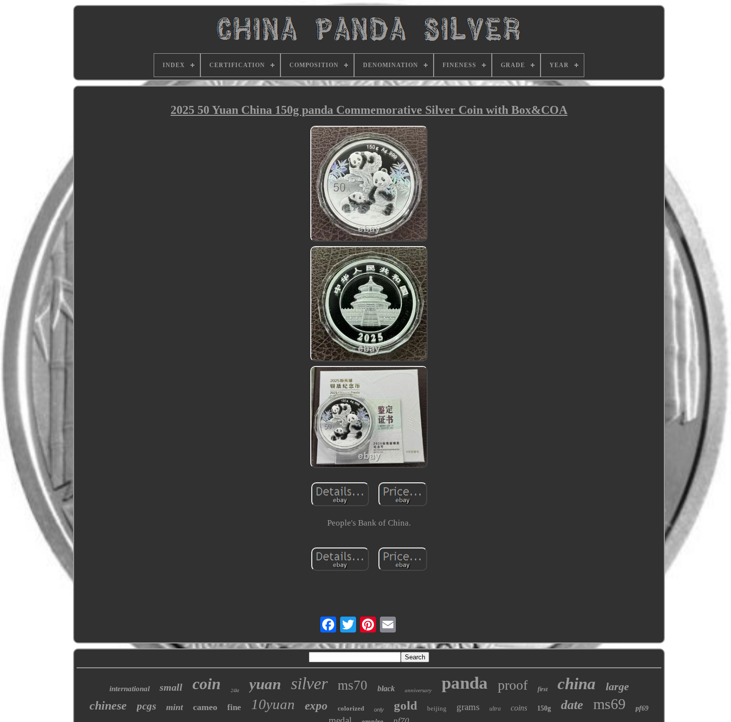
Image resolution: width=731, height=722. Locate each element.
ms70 (352, 685)
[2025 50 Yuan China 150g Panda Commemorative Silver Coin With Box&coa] (369, 185)
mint (174, 707)
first (543, 689)
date (572, 705)
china (576, 684)
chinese (108, 705)
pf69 (642, 708)
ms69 (609, 704)
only (379, 710)
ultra (495, 708)
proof (513, 685)
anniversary (418, 690)
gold (405, 705)
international (129, 689)
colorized (351, 708)
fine (234, 707)
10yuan (273, 704)
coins (519, 708)
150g (544, 708)
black (386, 688)
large (617, 686)
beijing (437, 708)
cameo (205, 707)
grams (468, 707)
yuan (265, 684)
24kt (235, 690)
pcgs (146, 706)
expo (316, 706)
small (171, 687)
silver (309, 683)
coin (206, 684)
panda (465, 683)
